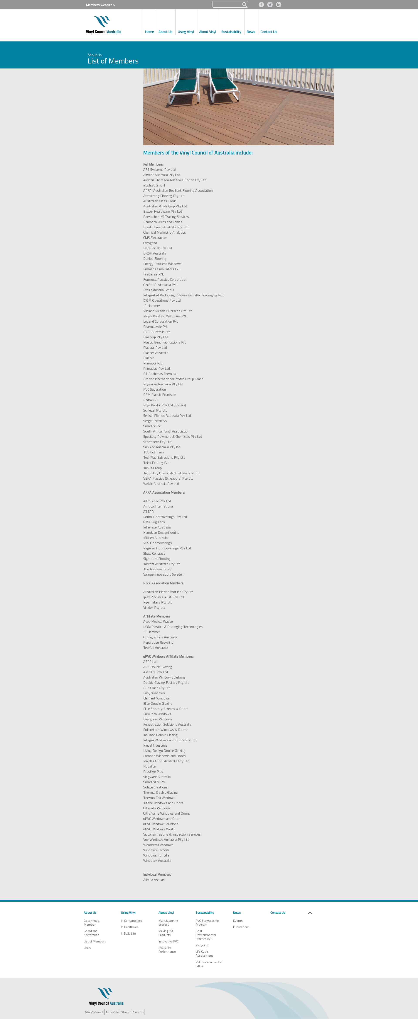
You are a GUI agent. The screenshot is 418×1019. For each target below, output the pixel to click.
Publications (241, 927)
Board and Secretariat (91, 932)
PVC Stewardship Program (207, 922)
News (237, 912)
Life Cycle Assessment (204, 953)
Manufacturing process (168, 922)
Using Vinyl (128, 912)
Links (87, 947)
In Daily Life (128, 933)
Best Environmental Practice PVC (206, 934)
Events (238, 920)
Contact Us (277, 912)
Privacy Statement (94, 1012)
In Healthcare (130, 927)
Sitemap (125, 1012)
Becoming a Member (91, 922)
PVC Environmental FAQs (209, 964)
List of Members (95, 941)
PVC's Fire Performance (167, 949)
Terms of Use (112, 1012)
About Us (90, 912)
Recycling (202, 945)
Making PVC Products (166, 932)
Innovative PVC (168, 941)
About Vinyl (166, 912)
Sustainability (205, 912)
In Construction (131, 920)
